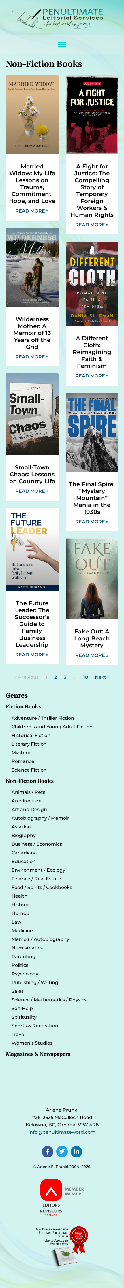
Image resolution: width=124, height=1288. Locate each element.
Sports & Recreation (35, 1025)
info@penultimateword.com (62, 1132)
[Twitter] (62, 1151)
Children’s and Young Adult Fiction (52, 726)
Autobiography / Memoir (40, 818)
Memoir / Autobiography (40, 939)
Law (16, 922)
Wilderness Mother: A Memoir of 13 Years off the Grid (32, 333)
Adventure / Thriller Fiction (43, 718)
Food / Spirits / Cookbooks (42, 887)
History (20, 904)
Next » (102, 677)
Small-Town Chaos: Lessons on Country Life (32, 474)
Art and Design (29, 809)
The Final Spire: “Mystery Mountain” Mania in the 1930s (92, 498)
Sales (18, 991)
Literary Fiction (29, 744)
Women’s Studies (32, 1043)
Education (24, 861)
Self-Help (22, 1008)
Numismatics (27, 948)
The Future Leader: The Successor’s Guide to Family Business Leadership (32, 624)
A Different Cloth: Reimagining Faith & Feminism (92, 352)
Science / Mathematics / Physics (49, 1000)
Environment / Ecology (38, 870)
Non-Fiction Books (30, 781)
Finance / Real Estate (36, 878)
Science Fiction (29, 770)
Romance (23, 761)
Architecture (27, 801)
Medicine (22, 930)
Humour (21, 913)
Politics (20, 965)
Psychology (25, 974)
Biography (24, 835)
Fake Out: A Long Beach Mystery (92, 638)
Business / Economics (37, 844)
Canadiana (24, 852)
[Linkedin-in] (76, 1151)
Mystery (21, 752)
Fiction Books (23, 707)
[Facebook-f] (47, 1151)
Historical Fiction (31, 735)
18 (85, 677)
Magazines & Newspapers (38, 1054)
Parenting (23, 956)
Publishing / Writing (35, 982)
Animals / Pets (28, 792)
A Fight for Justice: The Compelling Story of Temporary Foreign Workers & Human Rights (92, 190)
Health (19, 896)
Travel (18, 1034)
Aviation (21, 827)
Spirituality (24, 1017)
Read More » (32, 211)
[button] (62, 44)
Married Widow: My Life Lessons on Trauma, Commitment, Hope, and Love (32, 183)
